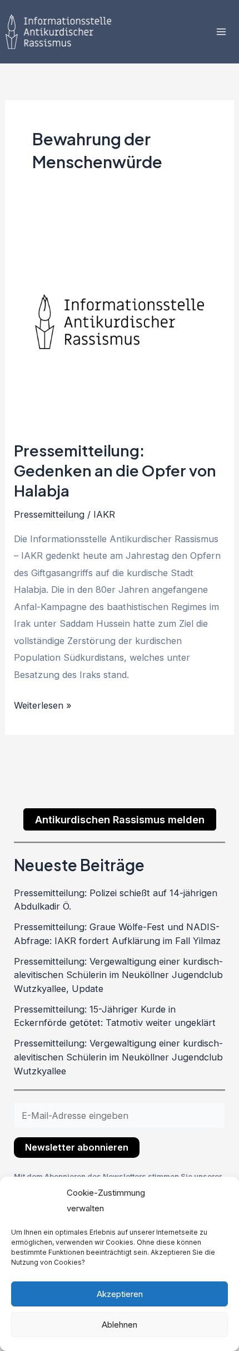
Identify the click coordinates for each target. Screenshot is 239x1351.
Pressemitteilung (49, 514)
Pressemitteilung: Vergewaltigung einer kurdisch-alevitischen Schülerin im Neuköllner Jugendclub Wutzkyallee (118, 1057)
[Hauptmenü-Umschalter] (220, 32)
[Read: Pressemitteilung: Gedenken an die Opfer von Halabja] (119, 321)
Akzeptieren (120, 1294)
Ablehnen (119, 1324)
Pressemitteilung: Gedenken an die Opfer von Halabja (115, 470)
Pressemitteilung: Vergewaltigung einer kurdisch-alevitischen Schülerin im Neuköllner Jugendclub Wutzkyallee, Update (118, 975)
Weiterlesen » (43, 704)
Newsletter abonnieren (76, 1147)
